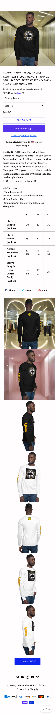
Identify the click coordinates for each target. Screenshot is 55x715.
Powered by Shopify (27, 688)
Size (7, 105)
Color (8, 98)
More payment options (24, 135)
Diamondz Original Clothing (27, 5)
